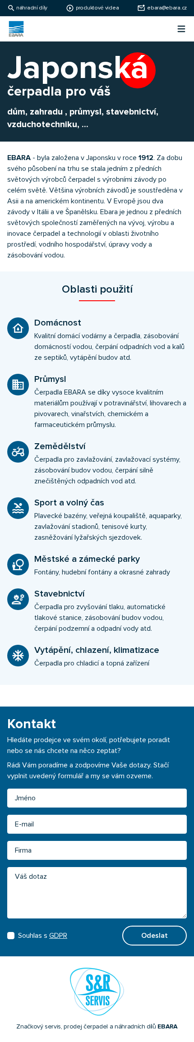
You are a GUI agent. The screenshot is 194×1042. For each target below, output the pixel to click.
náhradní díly (31, 8)
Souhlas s (42, 935)
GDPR (58, 935)
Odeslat (154, 935)
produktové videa (97, 8)
